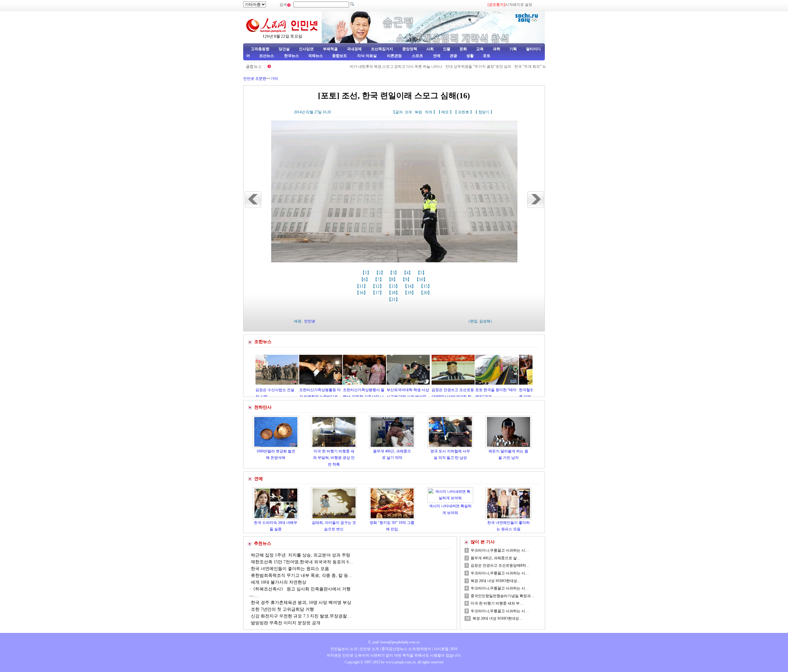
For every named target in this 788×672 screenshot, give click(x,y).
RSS (454, 649)
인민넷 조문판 (254, 78)
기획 (513, 49)
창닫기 (483, 112)
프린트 (463, 112)
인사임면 (306, 49)
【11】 (362, 286)
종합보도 (339, 56)
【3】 (394, 272)
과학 (496, 49)
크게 (408, 112)
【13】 (394, 286)
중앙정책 (409, 49)
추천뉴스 (262, 543)
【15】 (426, 286)
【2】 (380, 272)
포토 (486, 56)
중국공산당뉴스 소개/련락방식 (406, 649)
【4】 (408, 272)
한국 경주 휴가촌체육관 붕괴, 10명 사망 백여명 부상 (301, 602)
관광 (453, 56)
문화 (463, 49)
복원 (418, 112)
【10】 (422, 279)
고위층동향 (260, 49)
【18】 (394, 292)
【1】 (366, 272)
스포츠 (417, 56)
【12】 (378, 286)
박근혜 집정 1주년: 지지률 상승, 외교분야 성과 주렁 (300, 555)
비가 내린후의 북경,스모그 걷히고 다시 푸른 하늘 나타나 (374, 66)
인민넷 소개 (369, 649)
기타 (274, 78)
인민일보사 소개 (343, 649)
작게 (428, 112)
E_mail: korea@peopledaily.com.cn (394, 642)
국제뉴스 (315, 56)
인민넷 (309, 321)
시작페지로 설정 (518, 4)
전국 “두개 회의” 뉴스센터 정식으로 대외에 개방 (531, 66)
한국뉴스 (291, 56)
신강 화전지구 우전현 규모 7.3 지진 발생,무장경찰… (301, 616)
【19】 (410, 292)
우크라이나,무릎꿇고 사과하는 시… (500, 550)
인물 (446, 49)
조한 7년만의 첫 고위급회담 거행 (282, 609)
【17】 (378, 292)
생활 (470, 56)
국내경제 (354, 49)
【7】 (379, 279)
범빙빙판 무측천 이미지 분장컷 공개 (285, 623)
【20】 (426, 292)
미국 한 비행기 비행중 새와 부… (497, 603)
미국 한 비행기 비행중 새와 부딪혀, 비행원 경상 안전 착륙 (334, 458)
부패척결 (330, 49)
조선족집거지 (382, 49)
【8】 (393, 279)
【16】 (362, 292)
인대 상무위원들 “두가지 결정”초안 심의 (456, 66)
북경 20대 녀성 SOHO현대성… (496, 581)
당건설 (284, 49)
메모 (445, 112)
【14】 (410, 286)
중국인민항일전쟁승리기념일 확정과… (502, 596)
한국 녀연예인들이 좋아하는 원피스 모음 (290, 568)
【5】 (422, 272)
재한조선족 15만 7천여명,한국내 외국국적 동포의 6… (302, 562)
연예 (436, 56)
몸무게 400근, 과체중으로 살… (496, 558)
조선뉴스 (267, 56)
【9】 (407, 279)
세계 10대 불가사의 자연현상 (278, 582)
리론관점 (394, 56)
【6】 (365, 279)
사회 (430, 49)
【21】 (394, 299)
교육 (480, 49)
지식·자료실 (367, 56)
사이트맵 (441, 649)
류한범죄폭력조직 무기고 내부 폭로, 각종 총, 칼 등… (301, 575)
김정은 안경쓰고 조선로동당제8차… (500, 565)
